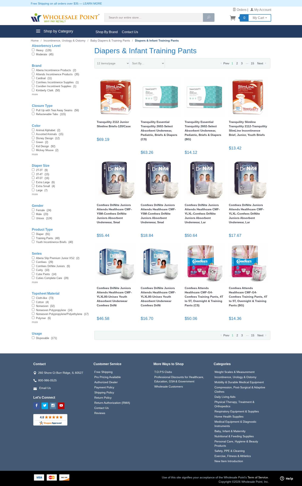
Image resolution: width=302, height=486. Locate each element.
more (35, 94)
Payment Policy (104, 387)
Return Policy (103, 397)
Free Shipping (103, 372)
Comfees (44, 262)
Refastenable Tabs (51, 114)
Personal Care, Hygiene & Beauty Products (236, 443)
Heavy (43, 50)
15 (252, 63)
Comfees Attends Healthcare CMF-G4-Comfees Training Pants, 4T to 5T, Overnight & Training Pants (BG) (248, 296)
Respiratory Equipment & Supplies (236, 411)
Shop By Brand (107, 32)
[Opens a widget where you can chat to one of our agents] (286, 479)
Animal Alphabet (48, 130)
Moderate (44, 54)
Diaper (43, 234)
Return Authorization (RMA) (112, 402)
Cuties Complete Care (52, 278)
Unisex (44, 218)
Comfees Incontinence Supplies (57, 82)
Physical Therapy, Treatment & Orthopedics (234, 404)
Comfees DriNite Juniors (53, 266)
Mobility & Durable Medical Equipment (239, 382)
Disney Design (48, 138)
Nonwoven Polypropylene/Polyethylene (62, 314)
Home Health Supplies (228, 416)
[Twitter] (44, 406)
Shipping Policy (104, 392)
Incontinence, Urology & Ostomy (235, 377)
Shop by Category (58, 31)
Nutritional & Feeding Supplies (234, 436)
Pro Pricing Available (107, 377)
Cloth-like (44, 298)
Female (43, 210)
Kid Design (45, 146)
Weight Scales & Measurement (234, 372)
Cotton (42, 302)
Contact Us (130, 32)
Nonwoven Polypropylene (54, 310)
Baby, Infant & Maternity (230, 431)
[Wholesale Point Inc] (65, 17)
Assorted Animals (49, 134)
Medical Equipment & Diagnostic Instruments (235, 424)
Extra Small (45, 186)
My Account (262, 10)
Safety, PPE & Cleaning (229, 450)
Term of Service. (258, 477)
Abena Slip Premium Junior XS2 (57, 258)
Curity (42, 270)
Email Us (45, 388)
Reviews (99, 413)
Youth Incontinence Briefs (54, 242)
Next (260, 63)
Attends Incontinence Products (57, 74)
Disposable (46, 338)
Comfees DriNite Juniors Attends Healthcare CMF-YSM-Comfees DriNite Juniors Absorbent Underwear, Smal (114, 213)
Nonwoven (45, 306)
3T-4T (42, 174)
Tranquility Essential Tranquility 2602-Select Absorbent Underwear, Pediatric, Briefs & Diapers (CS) (159, 130)
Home (35, 40)
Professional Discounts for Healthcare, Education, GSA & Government (179, 379)
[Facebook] (36, 406)
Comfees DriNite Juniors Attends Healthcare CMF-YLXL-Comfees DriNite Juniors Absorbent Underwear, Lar (202, 213)
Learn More (92, 3)
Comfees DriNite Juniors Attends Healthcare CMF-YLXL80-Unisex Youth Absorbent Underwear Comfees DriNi (114, 296)
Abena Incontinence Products (56, 70)
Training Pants (48, 238)
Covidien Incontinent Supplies (56, 86)
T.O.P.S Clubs (163, 372)
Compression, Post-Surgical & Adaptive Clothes (239, 389)
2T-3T (42, 170)
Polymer (43, 318)
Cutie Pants (46, 274)
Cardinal (44, 78)
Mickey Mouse (47, 150)
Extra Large (45, 182)
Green (42, 142)
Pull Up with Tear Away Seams (57, 110)
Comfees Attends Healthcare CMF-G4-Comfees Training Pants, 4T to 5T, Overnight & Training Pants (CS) (204, 296)
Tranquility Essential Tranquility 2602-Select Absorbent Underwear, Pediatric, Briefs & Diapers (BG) (203, 130)
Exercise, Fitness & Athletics (232, 456)
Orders (241, 10)
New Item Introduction (228, 461)
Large (41, 190)
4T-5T (42, 178)
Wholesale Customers (168, 386)
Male (42, 214)
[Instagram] (53, 406)
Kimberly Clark (48, 90)
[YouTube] (61, 406)
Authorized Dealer (106, 382)
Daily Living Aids (224, 396)
